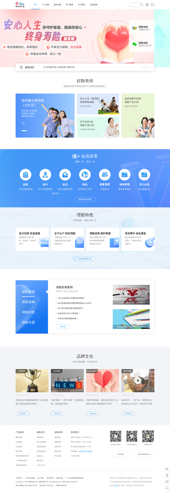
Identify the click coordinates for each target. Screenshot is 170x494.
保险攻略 (28, 302)
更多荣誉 (22, 413)
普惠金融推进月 (21, 465)
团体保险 (57, 5)
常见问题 (57, 456)
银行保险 (19, 451)
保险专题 (28, 322)
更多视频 (128, 413)
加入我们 (41, 478)
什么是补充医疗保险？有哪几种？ (131, 302)
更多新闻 (57, 413)
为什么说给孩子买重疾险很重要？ (72, 298)
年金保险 (19, 447)
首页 (35, 5)
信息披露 (93, 5)
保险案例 (28, 291)
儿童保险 (19, 442)
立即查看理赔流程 (85, 259)
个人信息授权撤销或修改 (74, 478)
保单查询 (40, 437)
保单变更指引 (41, 451)
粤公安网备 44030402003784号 (26, 485)
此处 (116, 485)
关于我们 (81, 5)
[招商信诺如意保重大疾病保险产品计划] (85, 38)
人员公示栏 (41, 465)
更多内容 (93, 413)
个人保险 (45, 5)
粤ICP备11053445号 (46, 485)
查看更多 (63, 327)
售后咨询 (89, 451)
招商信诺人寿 (33, 482)
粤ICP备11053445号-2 (70, 482)
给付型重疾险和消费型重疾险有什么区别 (74, 303)
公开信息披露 (30, 478)
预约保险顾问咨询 (22, 456)
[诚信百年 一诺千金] (20, 4)
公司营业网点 (76, 456)
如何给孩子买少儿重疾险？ (69, 313)
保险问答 (28, 312)
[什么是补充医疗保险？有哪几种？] (131, 294)
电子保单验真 (41, 442)
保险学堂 (57, 447)
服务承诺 (40, 460)
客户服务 (69, 5)
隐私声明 (59, 478)
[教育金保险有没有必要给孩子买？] (131, 319)
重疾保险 (19, 437)
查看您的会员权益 (85, 199)
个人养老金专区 (21, 460)
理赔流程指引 (41, 447)
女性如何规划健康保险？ (68, 318)
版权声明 (50, 478)
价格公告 (40, 456)
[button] (76, 60)
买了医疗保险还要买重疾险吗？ (71, 308)
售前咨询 (82, 451)
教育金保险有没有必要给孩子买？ (131, 327)
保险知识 (57, 437)
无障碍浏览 (147, 4)
